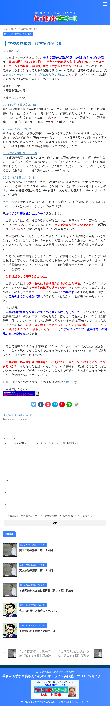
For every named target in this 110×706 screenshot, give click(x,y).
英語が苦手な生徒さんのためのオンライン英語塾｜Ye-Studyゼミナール (55, 676)
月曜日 (67, 382)
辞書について (11, 202)
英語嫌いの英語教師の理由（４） (38, 630)
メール (8, 492)
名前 (7, 480)
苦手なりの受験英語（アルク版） (20, 415)
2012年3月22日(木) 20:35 (20, 129)
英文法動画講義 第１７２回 (36, 570)
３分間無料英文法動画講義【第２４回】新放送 (46, 590)
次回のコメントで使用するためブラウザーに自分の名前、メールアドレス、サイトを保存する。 (50, 516)
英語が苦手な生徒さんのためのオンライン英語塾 (55, 672)
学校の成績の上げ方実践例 (17, 419)
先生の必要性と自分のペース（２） (40, 610)
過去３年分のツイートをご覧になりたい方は (37, 74)
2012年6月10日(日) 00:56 (20, 153)
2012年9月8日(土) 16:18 (18, 177)
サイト (7, 504)
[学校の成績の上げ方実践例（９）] (55, 404)
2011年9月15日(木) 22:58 (19, 104)
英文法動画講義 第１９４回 (36, 550)
